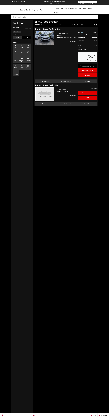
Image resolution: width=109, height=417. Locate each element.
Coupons (90, 8)
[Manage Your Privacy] (34, 415)
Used (65, 8)
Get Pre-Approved (66, 81)
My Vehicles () (17, 1)
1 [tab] (54, 12)
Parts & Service (82, 8)
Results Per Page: (73, 24)
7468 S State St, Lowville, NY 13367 (88, 3)
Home (57, 8)
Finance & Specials (72, 8)
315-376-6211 (50, 1)
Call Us (88, 75)
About (57, 12)
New (62, 8)
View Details (46, 81)
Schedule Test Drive (88, 70)
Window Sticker (87, 81)
